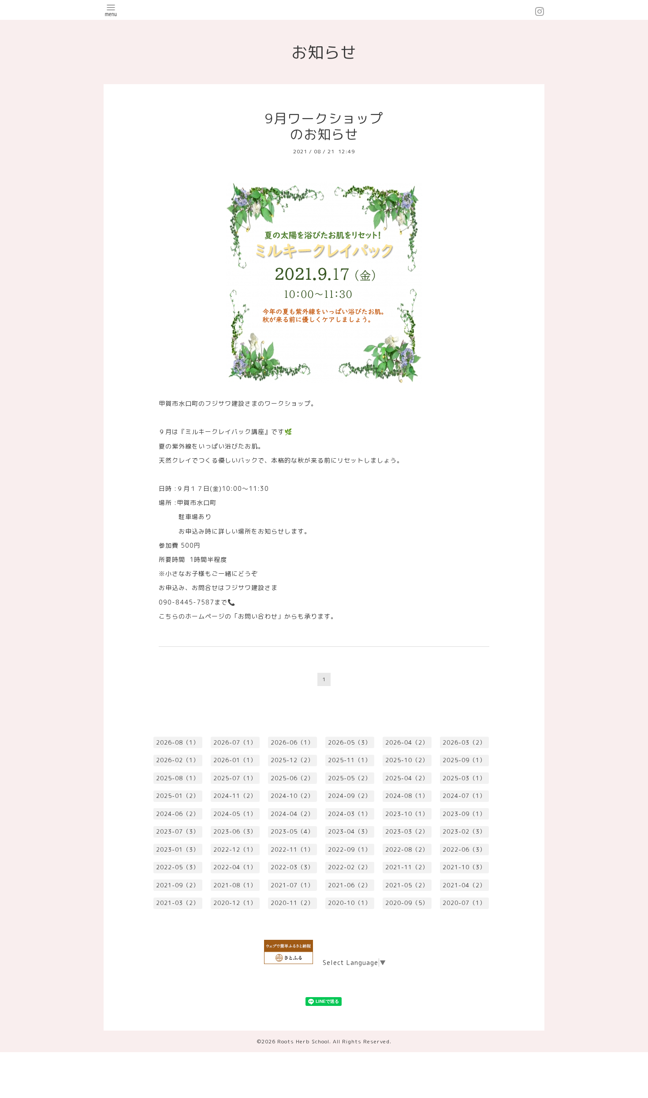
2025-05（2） (349, 778)
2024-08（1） (406, 796)
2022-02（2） (349, 867)
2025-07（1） (235, 778)
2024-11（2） (235, 796)
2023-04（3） (349, 831)
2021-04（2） (464, 885)
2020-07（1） (464, 903)
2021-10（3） (464, 867)
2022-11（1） (292, 849)
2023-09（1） (464, 814)
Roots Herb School (303, 1041)
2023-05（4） (292, 831)
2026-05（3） (349, 742)
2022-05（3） (177, 867)
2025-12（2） (292, 760)
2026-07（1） (235, 742)
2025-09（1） (464, 760)
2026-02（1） (177, 760)
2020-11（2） (292, 903)
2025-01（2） (177, 796)
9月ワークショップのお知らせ (324, 126)
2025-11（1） (349, 760)
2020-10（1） (349, 903)
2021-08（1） (235, 885)
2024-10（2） (292, 796)
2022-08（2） (406, 849)
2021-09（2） (177, 885)
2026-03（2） (464, 742)
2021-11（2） (406, 867)
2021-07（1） (292, 885)
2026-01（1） (235, 760)
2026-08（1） (177, 742)
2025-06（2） (292, 778)
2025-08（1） (177, 778)
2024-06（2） (177, 814)
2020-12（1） (235, 903)
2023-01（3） (177, 849)
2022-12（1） (235, 849)
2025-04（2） (406, 778)
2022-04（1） (235, 867)
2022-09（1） (349, 849)
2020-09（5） (406, 903)
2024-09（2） (349, 796)
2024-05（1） (235, 814)
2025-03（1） (464, 778)
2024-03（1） (349, 814)
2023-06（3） (235, 831)
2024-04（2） (292, 814)
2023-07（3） (177, 831)
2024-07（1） (464, 796)
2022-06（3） (464, 849)
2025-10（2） (406, 760)
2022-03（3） (292, 867)
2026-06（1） (292, 742)
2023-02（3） (464, 831)
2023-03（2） (406, 831)
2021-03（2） (177, 903)
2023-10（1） (406, 814)
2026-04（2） (406, 742)
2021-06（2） (349, 885)
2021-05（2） (406, 885)
